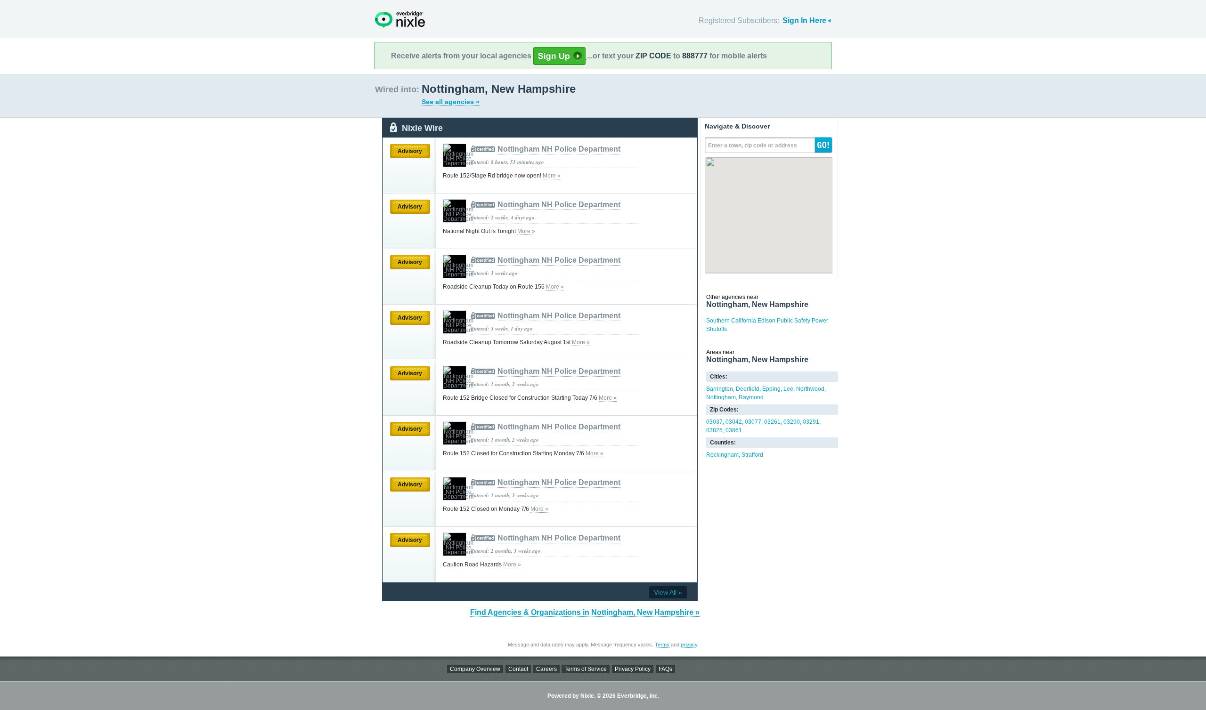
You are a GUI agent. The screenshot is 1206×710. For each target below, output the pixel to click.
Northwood (810, 389)
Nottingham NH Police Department (558, 149)
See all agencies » (451, 101)
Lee (788, 389)
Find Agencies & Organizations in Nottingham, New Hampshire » (585, 612)
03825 (714, 430)
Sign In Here (804, 20)
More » (552, 175)
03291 (811, 422)
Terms (662, 644)
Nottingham (721, 397)
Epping (771, 389)
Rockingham (722, 455)
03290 (791, 422)
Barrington (719, 389)
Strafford (752, 455)
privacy (689, 644)
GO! (823, 145)
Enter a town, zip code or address (752, 145)
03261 (772, 422)
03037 (714, 422)
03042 (733, 422)
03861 (733, 430)
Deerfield (747, 389)
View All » (668, 592)
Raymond (751, 397)
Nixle (400, 19)
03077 (753, 422)
